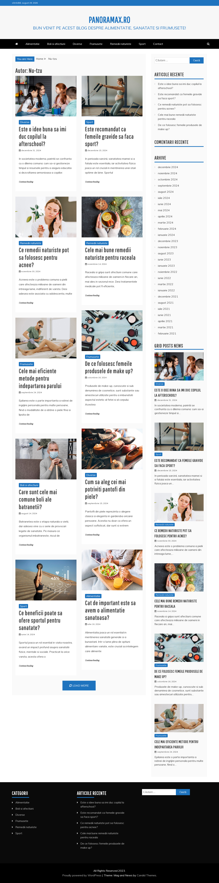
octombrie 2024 (168, 179)
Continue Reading (26, 182)
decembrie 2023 (168, 241)
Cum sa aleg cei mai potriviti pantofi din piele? (105, 489)
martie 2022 (165, 284)
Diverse (77, 44)
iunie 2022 (164, 278)
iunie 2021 (164, 315)
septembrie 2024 (168, 185)
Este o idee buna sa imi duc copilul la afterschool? (42, 136)
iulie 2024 (164, 198)
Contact (158, 44)
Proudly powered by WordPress (82, 875)
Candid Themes (146, 875)
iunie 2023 (164, 259)
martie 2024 (165, 222)
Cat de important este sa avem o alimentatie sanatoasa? (110, 610)
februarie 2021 (167, 333)
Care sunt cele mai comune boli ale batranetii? (38, 499)
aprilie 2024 (165, 216)
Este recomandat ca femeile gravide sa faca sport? (109, 136)
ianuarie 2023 (166, 265)
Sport (142, 44)
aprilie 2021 (165, 321)
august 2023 (166, 253)
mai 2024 (164, 210)
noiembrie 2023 (167, 247)
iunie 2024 (164, 204)
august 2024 (166, 191)
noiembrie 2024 (167, 173)
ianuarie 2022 (166, 290)
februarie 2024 (167, 228)
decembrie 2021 (168, 296)
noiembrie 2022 (167, 272)
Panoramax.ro (109, 19)
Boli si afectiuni (56, 44)
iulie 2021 (164, 308)
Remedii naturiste (120, 44)
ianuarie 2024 (166, 235)
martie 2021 (165, 327)
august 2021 (166, 302)
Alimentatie (32, 44)
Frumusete (96, 44)
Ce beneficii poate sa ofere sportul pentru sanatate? (40, 620)
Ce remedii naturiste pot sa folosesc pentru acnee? (44, 257)
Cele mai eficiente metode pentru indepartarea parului (40, 378)
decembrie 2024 (168, 167)
